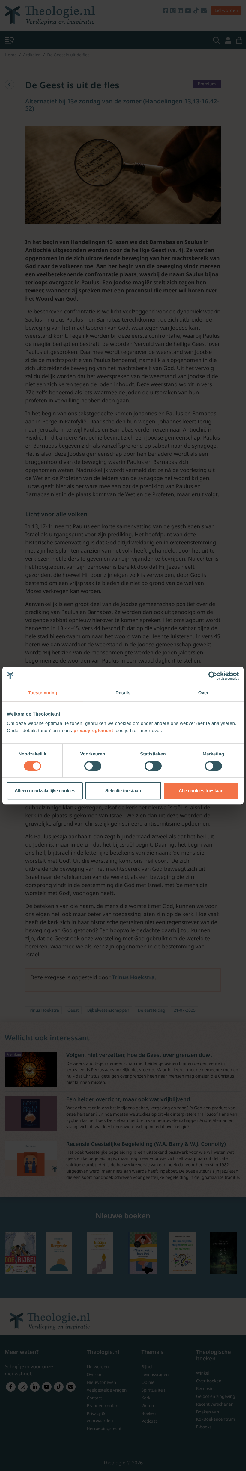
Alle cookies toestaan (201, 790)
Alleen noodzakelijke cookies (45, 790)
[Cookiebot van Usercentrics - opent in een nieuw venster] (213, 675)
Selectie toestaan (123, 790)
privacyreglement (93, 730)
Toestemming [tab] (42, 692)
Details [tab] (123, 692)
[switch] (92, 766)
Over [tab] (203, 692)
